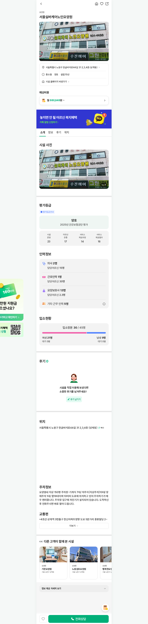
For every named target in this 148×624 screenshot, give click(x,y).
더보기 (73, 525)
